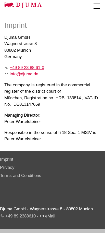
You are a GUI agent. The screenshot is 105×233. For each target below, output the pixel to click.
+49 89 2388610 (20, 216)
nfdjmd (23, 74)
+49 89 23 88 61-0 (27, 67)
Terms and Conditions (20, 175)
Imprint (6, 159)
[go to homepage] (23, 5)
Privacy (7, 167)
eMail (50, 216)
